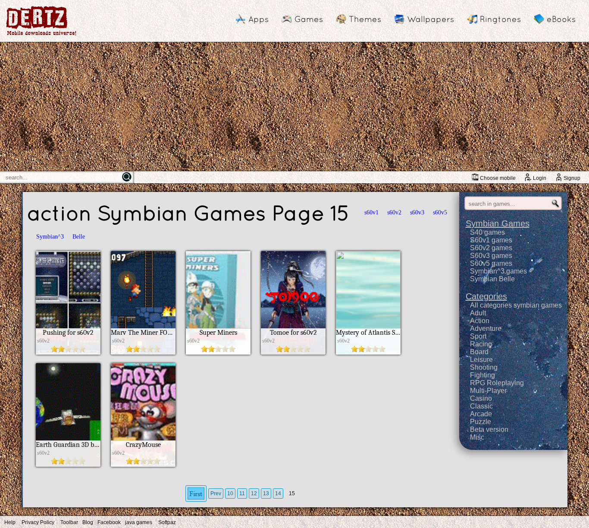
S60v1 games (491, 240)
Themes (365, 19)
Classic (481, 406)
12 (254, 493)
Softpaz (167, 522)
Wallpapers (430, 19)
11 (242, 493)
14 (278, 493)
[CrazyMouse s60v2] (143, 464)
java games (138, 522)
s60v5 (440, 212)
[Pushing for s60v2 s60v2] (68, 352)
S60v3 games (491, 255)
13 (266, 493)
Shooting (484, 367)
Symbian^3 (50, 236)
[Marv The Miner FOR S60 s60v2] (143, 352)
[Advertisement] (294, 106)
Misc (477, 437)
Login (539, 178)
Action (479, 320)
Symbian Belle (492, 279)
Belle (78, 236)
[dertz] (41, 35)
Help (10, 522)
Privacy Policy (38, 522)
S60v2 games (491, 247)
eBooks (561, 19)
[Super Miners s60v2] (218, 352)
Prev (215, 493)
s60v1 (371, 212)
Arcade (481, 414)
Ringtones (500, 19)
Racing (481, 344)
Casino (481, 398)
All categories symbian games (516, 305)
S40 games (487, 232)
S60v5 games (491, 263)
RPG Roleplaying (497, 383)
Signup (572, 178)
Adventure (485, 328)
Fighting (482, 375)
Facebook (109, 522)
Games (308, 19)
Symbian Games (497, 223)
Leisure (481, 359)
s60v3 (417, 212)
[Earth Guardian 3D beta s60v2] (68, 464)
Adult (478, 313)
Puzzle (480, 421)
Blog (87, 522)
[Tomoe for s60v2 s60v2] (293, 352)
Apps (258, 19)
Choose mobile (498, 178)
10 (230, 493)
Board (479, 351)
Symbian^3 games (498, 271)
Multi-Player (488, 390)
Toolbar (69, 522)
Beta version (489, 429)
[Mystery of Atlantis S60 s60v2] (368, 352)
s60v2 (394, 212)
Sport (478, 336)
